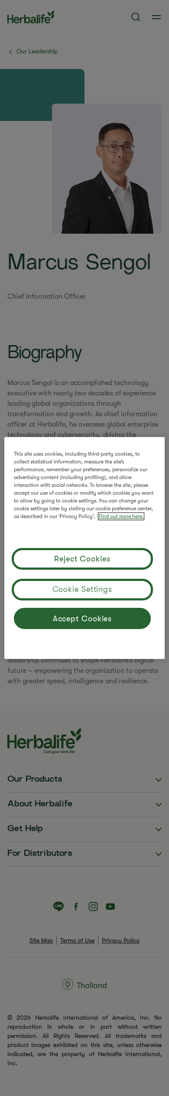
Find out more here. (121, 516)
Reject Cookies (82, 559)
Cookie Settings (82, 589)
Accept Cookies (82, 618)
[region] (84, 548)
